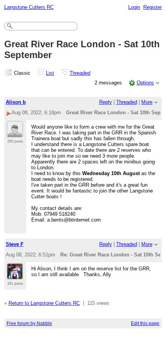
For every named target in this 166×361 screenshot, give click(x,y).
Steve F (15, 244)
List (50, 73)
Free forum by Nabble (29, 323)
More (146, 102)
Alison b (16, 102)
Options (145, 83)
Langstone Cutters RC (29, 7)
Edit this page (145, 323)
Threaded (79, 73)
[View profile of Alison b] (15, 133)
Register (152, 7)
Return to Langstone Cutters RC (44, 303)
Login (134, 7)
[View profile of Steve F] (15, 275)
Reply (105, 102)
